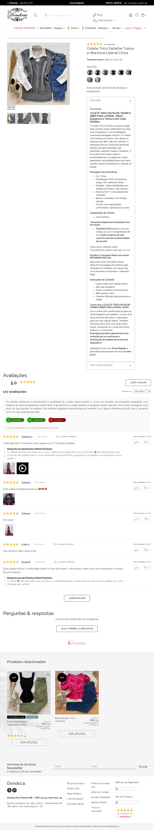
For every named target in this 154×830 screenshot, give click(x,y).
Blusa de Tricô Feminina (51, 38)
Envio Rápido (77, 3)
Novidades (46, 28)
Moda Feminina (19, 38)
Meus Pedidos (74, 793)
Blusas (116, 28)
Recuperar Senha (75, 804)
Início (9, 38)
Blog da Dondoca (76, 783)
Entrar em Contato (100, 792)
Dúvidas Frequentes (100, 797)
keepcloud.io (113, 826)
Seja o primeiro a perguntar (77, 628)
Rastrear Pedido (99, 802)
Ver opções (28, 742)
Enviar (143, 766)
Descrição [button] (95, 100)
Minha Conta (73, 788)
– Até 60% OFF (20, 3)
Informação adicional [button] (101, 365)
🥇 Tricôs (72, 28)
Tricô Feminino (34, 38)
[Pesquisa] (46, 15)
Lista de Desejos (75, 799)
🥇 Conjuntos (88, 28)
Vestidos (102, 28)
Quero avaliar (138, 382)
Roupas (58, 28)
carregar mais (77, 598)
